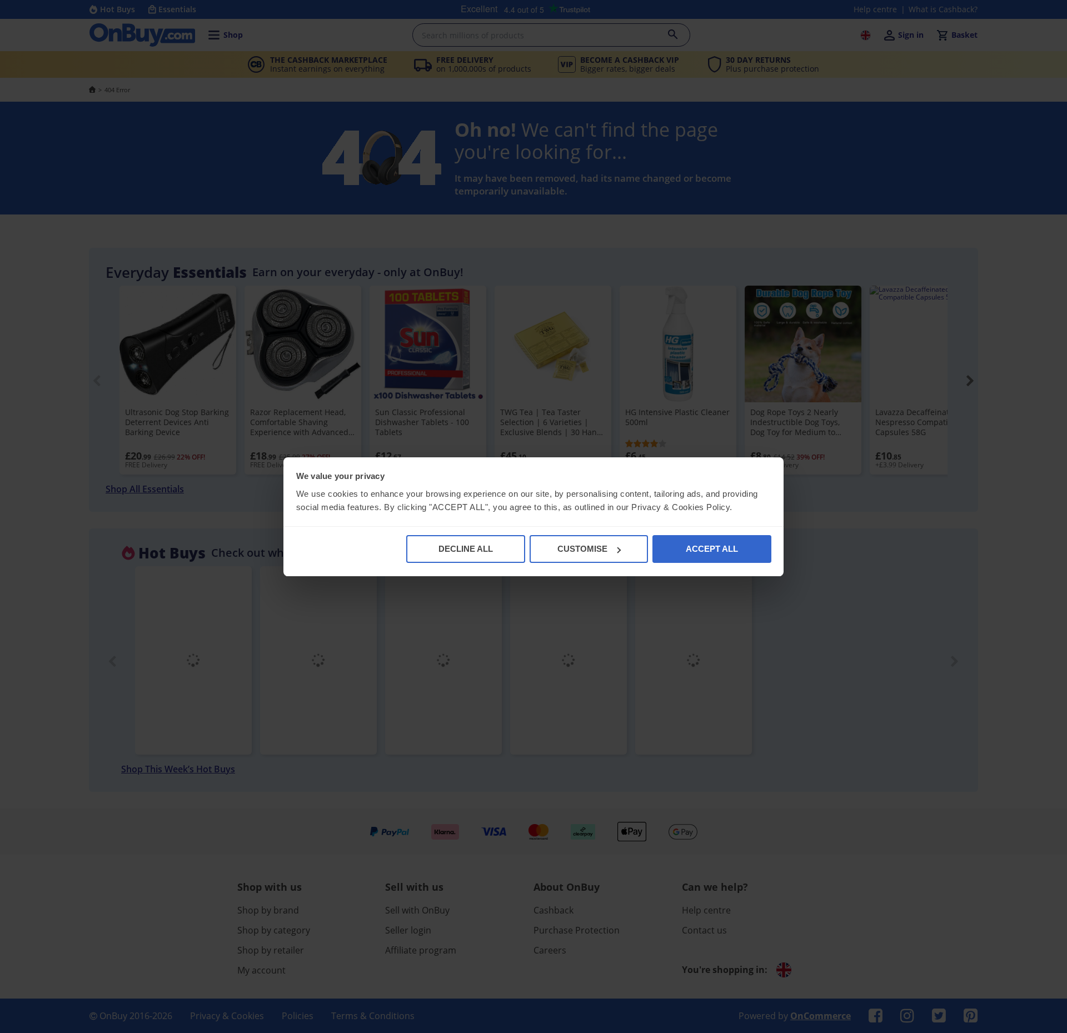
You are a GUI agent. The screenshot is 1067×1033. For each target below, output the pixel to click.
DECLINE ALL (465, 548)
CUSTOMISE (582, 548)
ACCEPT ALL (712, 548)
